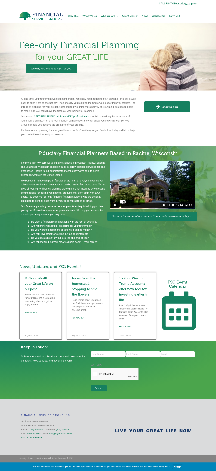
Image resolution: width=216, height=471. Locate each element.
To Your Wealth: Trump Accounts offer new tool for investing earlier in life (133, 289)
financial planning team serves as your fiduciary (53, 206)
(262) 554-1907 (33, 433)
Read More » (31, 312)
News (145, 15)
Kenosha (100, 162)
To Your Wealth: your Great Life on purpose (39, 283)
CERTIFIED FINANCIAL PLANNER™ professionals (61, 116)
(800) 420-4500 (63, 429)
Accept (177, 466)
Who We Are (108, 15)
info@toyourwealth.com (61, 433)
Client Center (130, 15)
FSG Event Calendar (177, 284)
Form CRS (175, 15)
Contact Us (158, 15)
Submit (98, 388)
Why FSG (73, 15)
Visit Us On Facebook (31, 437)
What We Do (89, 15)
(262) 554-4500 (36, 429)
